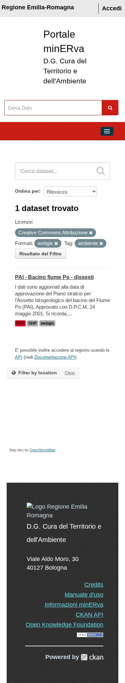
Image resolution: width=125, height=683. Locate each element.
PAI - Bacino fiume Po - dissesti (54, 277)
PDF (20, 323)
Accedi (112, 8)
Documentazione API (54, 357)
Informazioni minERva (74, 604)
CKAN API (89, 614)
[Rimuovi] (91, 233)
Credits (93, 584)
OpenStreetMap (42, 450)
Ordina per (27, 191)
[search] (100, 171)
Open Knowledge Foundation (64, 624)
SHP (32, 323)
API (18, 357)
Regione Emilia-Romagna (38, 7)
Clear (70, 373)
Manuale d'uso (84, 594)
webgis (47, 323)
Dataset (19, 146)
